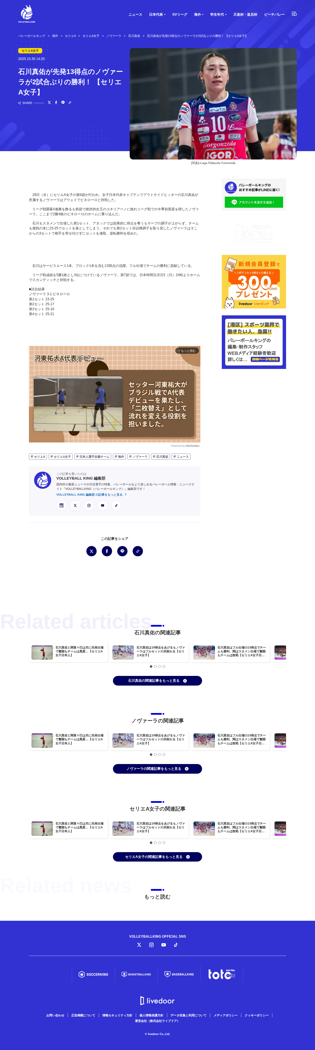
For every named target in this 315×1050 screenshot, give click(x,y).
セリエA (39, 456)
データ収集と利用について (189, 1015)
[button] (151, 666)
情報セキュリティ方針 (117, 1015)
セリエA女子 (62, 456)
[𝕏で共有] (49, 103)
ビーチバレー (274, 14)
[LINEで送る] (63, 103)
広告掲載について (83, 1015)
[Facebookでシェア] (56, 103)
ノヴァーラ (140, 456)
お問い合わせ (55, 1015)
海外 (197, 14)
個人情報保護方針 (152, 1015)
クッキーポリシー (257, 1015)
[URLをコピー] (70, 103)
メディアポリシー (226, 1015)
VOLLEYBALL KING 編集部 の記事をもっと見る (89, 494)
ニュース (135, 14)
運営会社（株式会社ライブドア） (157, 1021)
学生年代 (217, 14)
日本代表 (156, 14)
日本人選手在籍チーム (94, 456)
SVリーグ (179, 14)
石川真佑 (161, 456)
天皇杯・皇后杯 (245, 14)
